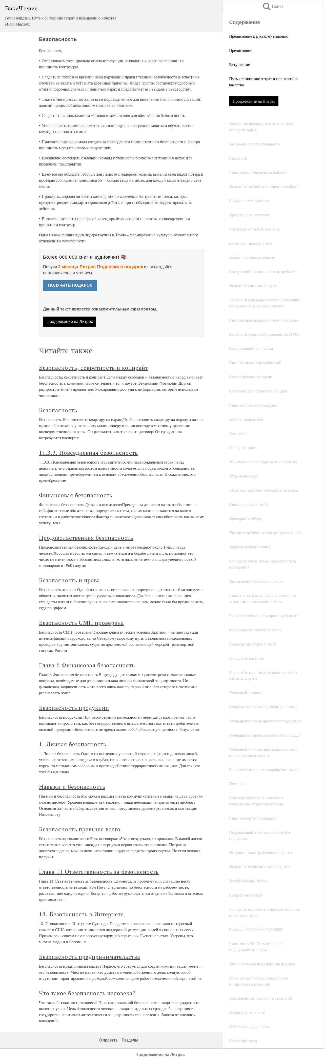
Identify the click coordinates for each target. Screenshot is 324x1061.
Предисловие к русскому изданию (258, 36)
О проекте (108, 1040)
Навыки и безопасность (72, 786)
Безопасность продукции (74, 707)
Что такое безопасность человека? (87, 993)
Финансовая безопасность (75, 495)
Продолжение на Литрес (254, 101)
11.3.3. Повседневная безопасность (88, 452)
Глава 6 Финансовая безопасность (87, 665)
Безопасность (58, 410)
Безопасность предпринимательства (89, 956)
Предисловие (240, 50)
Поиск (272, 6)
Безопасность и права (69, 580)
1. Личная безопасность (72, 744)
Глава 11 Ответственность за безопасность (99, 871)
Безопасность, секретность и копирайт (93, 367)
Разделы (130, 1040)
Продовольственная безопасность (86, 537)
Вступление (239, 64)
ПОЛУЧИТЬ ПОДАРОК (70, 285)
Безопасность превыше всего (79, 829)
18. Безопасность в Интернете (81, 914)
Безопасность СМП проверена (81, 622)
